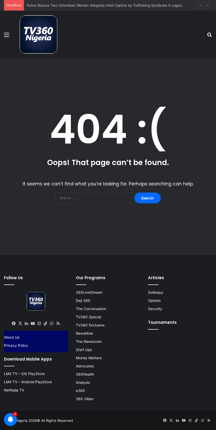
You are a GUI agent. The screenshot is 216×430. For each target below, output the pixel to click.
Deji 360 (83, 300)
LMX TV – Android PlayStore (28, 382)
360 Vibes (84, 399)
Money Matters (89, 358)
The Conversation (91, 309)
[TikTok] (45, 323)
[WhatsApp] (52, 323)
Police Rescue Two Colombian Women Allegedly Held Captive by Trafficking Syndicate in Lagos (104, 5)
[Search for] (209, 37)
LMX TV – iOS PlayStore (24, 374)
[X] (20, 323)
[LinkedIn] (26, 323)
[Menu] (6, 37)
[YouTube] (33, 323)
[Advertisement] (108, 75)
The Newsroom (89, 341)
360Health (85, 374)
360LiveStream (89, 292)
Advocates (85, 366)
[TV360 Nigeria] (38, 34)
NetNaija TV (14, 390)
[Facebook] (14, 323)
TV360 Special (88, 317)
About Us (11, 337)
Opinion (154, 300)
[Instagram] (39, 323)
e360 (80, 391)
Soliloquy (155, 292)
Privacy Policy (16, 345)
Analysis (83, 382)
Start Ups (84, 350)
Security (155, 309)
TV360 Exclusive (90, 325)
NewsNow (84, 333)
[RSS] (58, 323)
